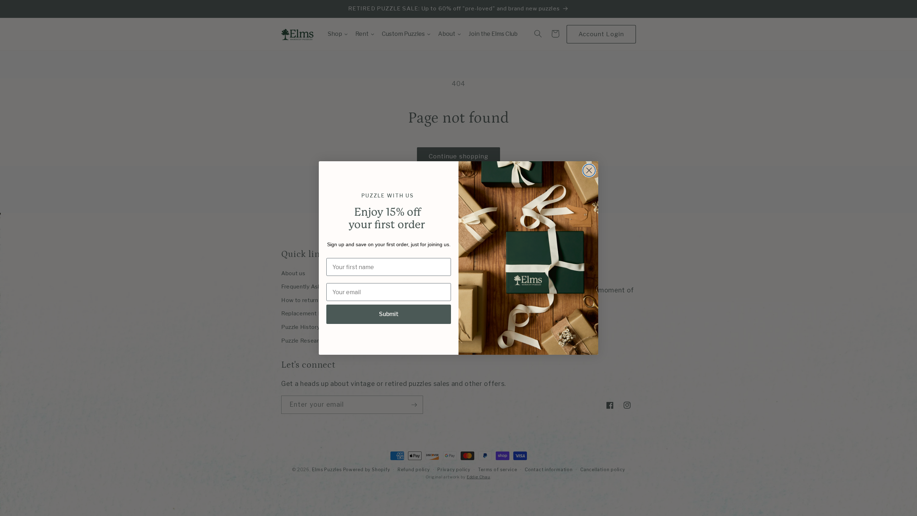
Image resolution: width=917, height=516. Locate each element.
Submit (389, 314)
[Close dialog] (589, 170)
